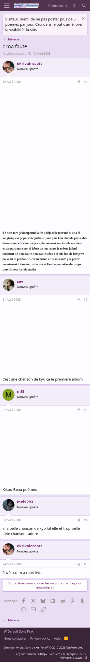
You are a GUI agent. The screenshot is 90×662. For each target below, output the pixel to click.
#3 (86, 410)
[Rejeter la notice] (82, 19)
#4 (86, 520)
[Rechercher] (84, 5)
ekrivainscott (16, 53)
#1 (86, 82)
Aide (57, 638)
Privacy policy (40, 638)
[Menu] (7, 6)
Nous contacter (15, 638)
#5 (86, 564)
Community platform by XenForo (43, 647)
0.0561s (81, 654)
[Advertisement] (44, 122)
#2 (86, 299)
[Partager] (79, 82)
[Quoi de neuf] (74, 5)
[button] (86, 658)
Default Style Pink (20, 631)
